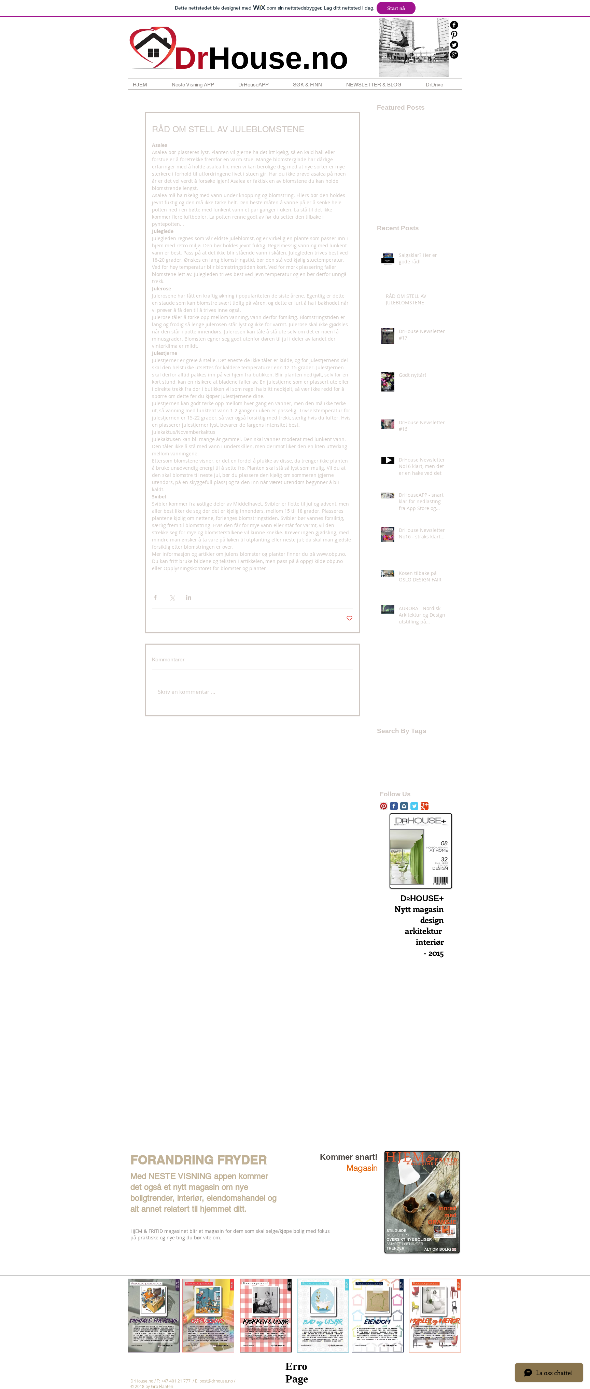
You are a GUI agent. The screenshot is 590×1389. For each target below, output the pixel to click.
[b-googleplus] (454, 55)
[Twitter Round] (454, 45)
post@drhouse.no (216, 1381)
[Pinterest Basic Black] (454, 35)
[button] (200, 84)
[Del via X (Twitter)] (172, 597)
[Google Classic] (425, 806)
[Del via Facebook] (155, 597)
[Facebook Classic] (394, 806)
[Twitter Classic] (414, 806)
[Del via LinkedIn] (188, 597)
